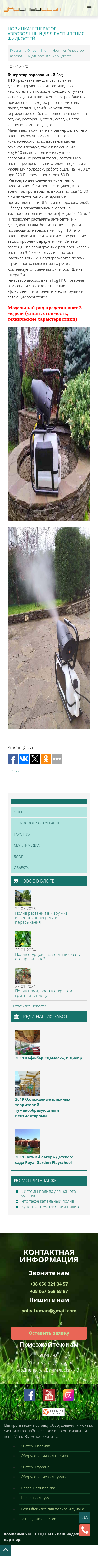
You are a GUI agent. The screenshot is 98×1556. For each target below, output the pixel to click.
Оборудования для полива (44, 1455)
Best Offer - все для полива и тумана (52, 1508)
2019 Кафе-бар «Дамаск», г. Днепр (48, 1057)
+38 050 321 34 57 (49, 1284)
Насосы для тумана (38, 1497)
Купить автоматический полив (50, 1206)
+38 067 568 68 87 (49, 1291)
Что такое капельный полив (47, 1201)
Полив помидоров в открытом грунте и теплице (43, 993)
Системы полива (35, 1445)
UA (85, 1517)
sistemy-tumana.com (38, 1518)
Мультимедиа (26, 845)
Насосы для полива (38, 1487)
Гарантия (22, 834)
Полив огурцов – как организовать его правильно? (47, 957)
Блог (44, 50)
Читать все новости (28, 1005)
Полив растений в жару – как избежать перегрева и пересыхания (42, 917)
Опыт (19, 812)
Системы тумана (35, 1466)
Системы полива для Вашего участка (48, 1193)
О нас (31, 50)
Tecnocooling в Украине (37, 823)
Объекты (21, 867)
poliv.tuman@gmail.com (49, 1311)
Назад (13, 770)
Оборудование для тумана (44, 1476)
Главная (16, 50)
